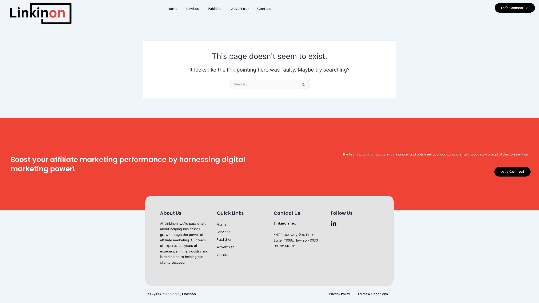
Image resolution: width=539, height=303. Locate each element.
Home (172, 8)
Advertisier (240, 8)
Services (193, 8)
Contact (264, 8)
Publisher (215, 8)
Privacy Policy (339, 294)
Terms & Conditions (373, 294)
